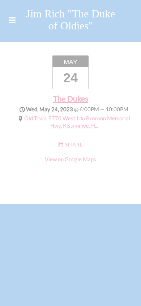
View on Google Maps (70, 159)
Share (74, 144)
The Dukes (70, 98)
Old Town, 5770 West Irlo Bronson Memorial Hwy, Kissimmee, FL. (77, 122)
